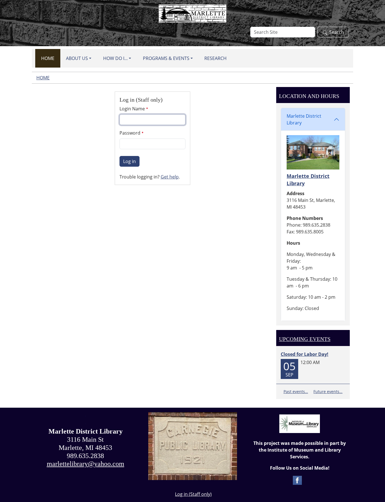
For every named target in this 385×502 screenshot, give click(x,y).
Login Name (133, 109)
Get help (170, 177)
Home (47, 58)
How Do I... (115, 58)
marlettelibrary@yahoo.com (85, 463)
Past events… (296, 391)
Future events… (327, 391)
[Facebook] (297, 480)
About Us (77, 58)
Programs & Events (166, 58)
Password (130, 133)
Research (215, 58)
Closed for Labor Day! (304, 354)
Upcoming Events (305, 339)
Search (336, 32)
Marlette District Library (304, 119)
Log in (129, 161)
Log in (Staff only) (193, 494)
